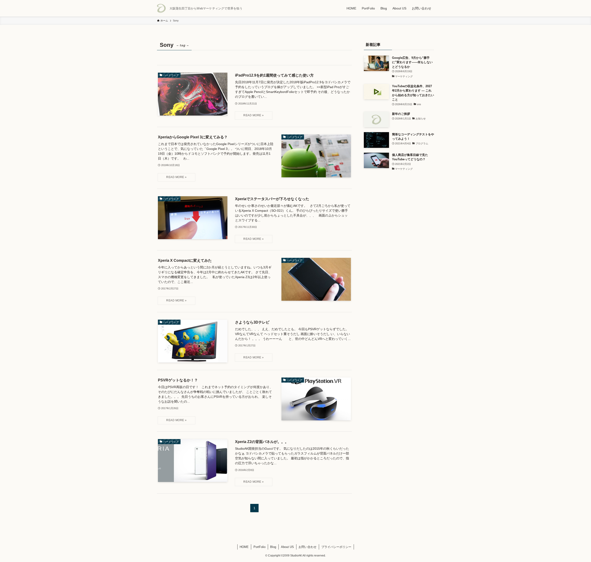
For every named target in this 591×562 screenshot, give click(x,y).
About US (287, 547)
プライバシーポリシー (336, 547)
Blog (273, 547)
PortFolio (259, 547)
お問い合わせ (308, 547)
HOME (244, 547)
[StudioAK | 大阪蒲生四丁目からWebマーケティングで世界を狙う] (161, 8)
